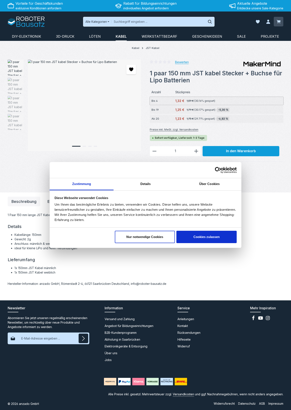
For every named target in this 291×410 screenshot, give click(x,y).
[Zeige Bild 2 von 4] (84, 146)
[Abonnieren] (83, 338)
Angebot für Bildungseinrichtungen (129, 326)
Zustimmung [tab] (81, 184)
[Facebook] (253, 319)
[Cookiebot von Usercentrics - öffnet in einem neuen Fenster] (218, 170)
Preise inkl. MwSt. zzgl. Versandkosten (174, 129)
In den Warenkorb (241, 151)
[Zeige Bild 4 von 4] (95, 146)
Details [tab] (145, 184)
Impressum (275, 403)
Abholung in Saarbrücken (122, 339)
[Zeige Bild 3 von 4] (90, 146)
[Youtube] (261, 319)
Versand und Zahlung (120, 319)
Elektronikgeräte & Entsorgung (126, 346)
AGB (262, 403)
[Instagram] (267, 319)
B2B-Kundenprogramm (121, 332)
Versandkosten (183, 394)
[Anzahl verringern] (154, 151)
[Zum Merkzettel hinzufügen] (131, 69)
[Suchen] (210, 22)
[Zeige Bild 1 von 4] (76, 146)
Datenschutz (247, 403)
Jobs (108, 360)
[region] (74, 105)
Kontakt (182, 326)
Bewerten (182, 62)
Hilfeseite (184, 339)
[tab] (24, 201)
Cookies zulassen (206, 237)
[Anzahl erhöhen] (196, 151)
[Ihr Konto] (268, 22)
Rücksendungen (188, 332)
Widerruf (183, 346)
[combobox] (158, 22)
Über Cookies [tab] (209, 184)
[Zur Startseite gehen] (26, 22)
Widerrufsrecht (224, 403)
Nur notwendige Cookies (144, 237)
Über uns (111, 353)
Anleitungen (185, 319)
